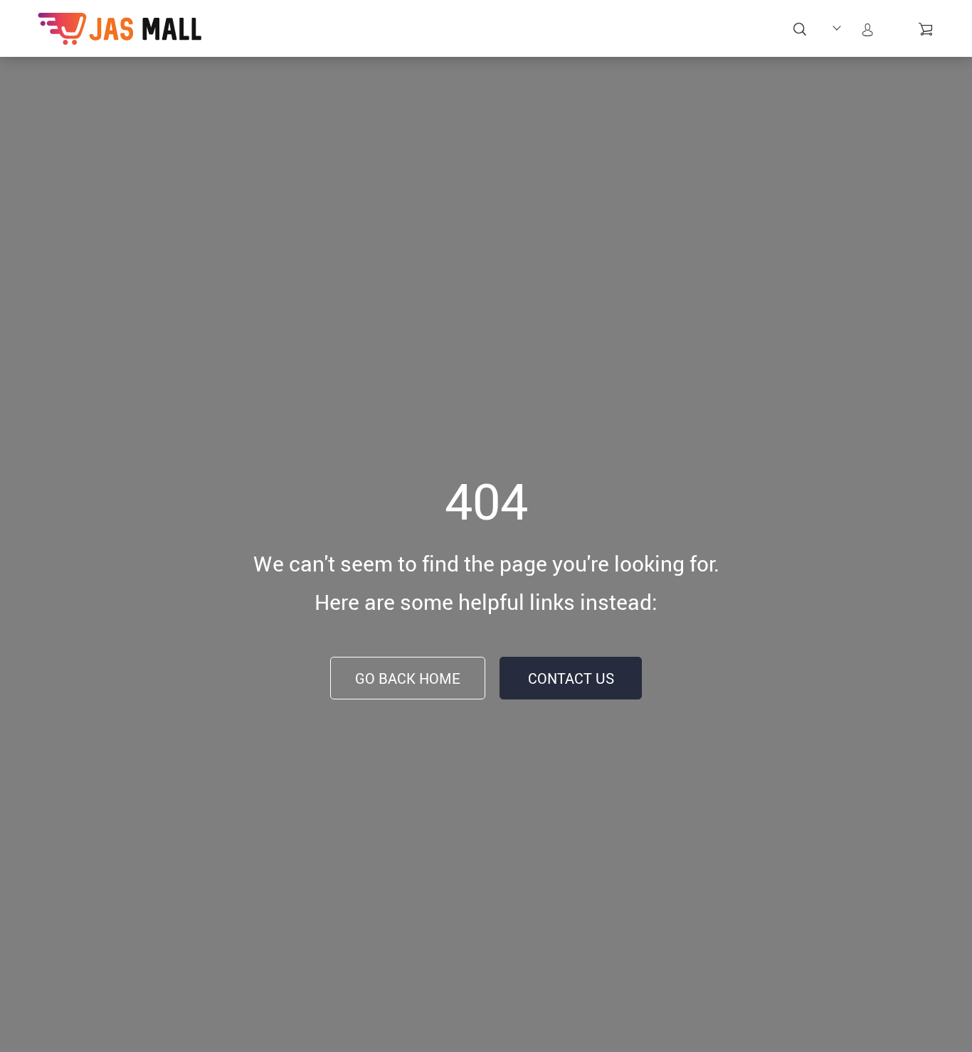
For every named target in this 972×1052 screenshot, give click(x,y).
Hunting (314, 30)
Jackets (743, 30)
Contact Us (571, 678)
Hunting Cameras (436, 38)
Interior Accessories (675, 38)
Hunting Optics (556, 38)
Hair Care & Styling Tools (259, 55)
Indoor (609, 30)
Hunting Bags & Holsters (374, 47)
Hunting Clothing (497, 38)
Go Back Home (407, 678)
